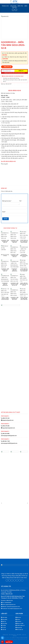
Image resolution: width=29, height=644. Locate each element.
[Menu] (2, 1)
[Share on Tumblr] (22, 580)
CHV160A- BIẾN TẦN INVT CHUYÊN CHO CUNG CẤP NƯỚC (24, 241)
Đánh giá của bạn (6, 200)
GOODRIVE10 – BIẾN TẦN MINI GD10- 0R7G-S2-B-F (14, 298)
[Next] (27, 503)
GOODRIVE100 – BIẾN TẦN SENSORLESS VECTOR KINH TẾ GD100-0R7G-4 (14, 270)
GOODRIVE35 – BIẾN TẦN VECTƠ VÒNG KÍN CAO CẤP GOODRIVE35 (14, 285)
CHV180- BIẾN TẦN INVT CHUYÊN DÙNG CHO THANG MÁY (24, 269)
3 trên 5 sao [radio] (18, 195)
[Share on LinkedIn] (19, 580)
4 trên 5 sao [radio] (5, 198)
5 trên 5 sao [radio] (14, 198)
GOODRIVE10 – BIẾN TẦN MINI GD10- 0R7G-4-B (14, 255)
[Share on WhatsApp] (7, 580)
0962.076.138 (9, 642)
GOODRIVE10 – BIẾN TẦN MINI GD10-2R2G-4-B (5, 269)
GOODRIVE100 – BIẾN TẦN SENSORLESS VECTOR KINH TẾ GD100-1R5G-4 (5, 285)
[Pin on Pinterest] (17, 580)
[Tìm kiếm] (27, 1)
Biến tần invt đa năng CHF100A (5, 255)
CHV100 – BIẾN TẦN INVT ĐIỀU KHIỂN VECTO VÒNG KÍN (24, 298)
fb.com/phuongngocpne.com (15, 608)
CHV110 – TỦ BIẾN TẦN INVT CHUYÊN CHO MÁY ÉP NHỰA (5, 298)
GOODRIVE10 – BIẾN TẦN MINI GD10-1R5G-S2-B (14, 241)
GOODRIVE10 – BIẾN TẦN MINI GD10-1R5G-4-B (5, 241)
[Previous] (1, 503)
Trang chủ (5, 6)
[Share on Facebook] (9, 580)
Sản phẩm (13, 6)
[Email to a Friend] (14, 580)
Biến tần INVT (9, 83)
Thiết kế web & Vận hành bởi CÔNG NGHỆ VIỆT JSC (16, 639)
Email (4, 211)
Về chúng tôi (12, 634)
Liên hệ (14, 635)
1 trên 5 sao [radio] (4, 195)
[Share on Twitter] (12, 580)
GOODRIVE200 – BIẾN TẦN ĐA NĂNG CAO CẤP (24, 255)
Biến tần (20, 6)
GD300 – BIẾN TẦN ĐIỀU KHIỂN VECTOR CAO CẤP (24, 284)
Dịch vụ (24, 634)
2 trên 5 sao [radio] (10, 195)
